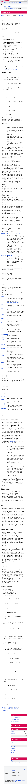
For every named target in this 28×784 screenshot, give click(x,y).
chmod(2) (15, 707)
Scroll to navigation (7, 12)
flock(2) (4, 708)
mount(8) (12, 441)
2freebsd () (16, 763)
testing (13, 733)
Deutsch (13, 744)
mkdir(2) (15, 424)
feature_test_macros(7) (11, 69)
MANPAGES (6, 0)
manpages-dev (12, 8)
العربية (12, 741)
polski (12, 752)
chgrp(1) (4, 707)
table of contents (16, 725)
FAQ (20, 2)
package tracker (15, 719)
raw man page (15, 721)
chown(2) (3, 15)
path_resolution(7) (12, 302)
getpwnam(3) (18, 579)
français (13, 748)
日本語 (13, 750)
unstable (6, 8)
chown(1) (10, 707)
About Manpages (12, 2)
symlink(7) (5, 710)
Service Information (9, 6)
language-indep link (16, 717)
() (3, 396)
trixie (12, 731)
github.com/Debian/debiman (19, 780)
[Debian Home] (2, 3)
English (13, 746)
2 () (14, 761)
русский (13, 754)
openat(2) (6, 268)
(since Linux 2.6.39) (10, 233)
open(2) (9, 241)
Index (5, 2)
